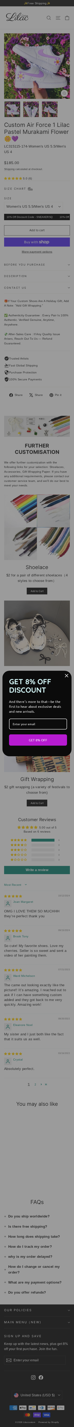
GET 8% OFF (38, 740)
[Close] (67, 676)
